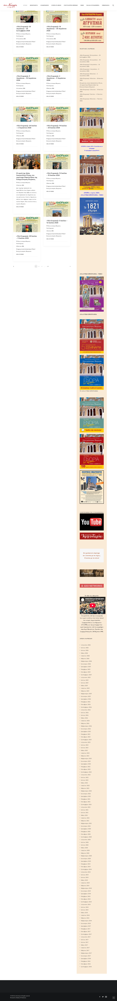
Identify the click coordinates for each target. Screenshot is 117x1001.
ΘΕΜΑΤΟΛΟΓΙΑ (34, 5)
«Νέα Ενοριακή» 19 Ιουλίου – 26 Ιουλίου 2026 (57, 126)
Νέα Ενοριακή (19, 36)
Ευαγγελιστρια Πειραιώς (71, 5)
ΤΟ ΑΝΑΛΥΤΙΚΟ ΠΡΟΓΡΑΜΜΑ (89, 391)
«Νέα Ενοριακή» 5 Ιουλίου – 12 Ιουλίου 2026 (57, 221)
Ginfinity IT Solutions (21, 997)
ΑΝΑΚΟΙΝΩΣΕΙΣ (44, 5)
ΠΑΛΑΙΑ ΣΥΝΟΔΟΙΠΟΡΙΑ (93, 5)
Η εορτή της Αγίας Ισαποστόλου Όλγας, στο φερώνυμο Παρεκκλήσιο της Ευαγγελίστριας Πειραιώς (26, 176)
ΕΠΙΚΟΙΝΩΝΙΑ (105, 5)
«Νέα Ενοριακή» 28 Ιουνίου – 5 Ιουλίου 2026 (26, 237)
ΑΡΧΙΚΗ (25, 5)
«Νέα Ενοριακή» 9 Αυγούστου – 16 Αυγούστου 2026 (26, 78)
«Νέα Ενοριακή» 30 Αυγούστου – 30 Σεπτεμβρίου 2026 (23, 28)
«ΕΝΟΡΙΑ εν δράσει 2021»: (87, 146)
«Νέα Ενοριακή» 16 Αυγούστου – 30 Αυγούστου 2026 (56, 28)
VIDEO (82, 5)
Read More (20, 47)
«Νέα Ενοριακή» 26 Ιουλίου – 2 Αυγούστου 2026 (26, 126)
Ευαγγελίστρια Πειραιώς (24, 34)
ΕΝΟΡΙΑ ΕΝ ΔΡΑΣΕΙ (56, 5)
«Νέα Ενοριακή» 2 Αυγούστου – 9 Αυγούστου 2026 (56, 78)
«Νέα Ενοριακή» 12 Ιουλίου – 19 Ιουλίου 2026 (57, 174)
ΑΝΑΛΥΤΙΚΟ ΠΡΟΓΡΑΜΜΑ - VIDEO (92, 195)
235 (48, 266)
